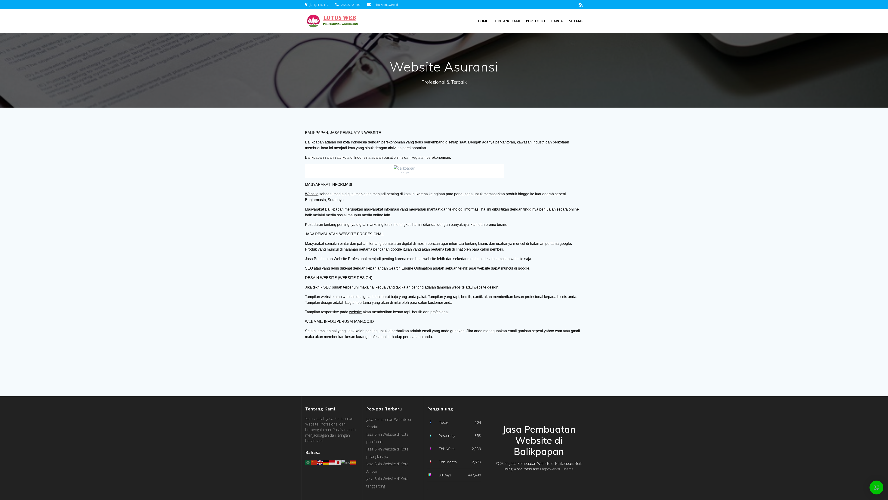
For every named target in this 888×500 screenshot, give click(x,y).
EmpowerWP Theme (557, 469)
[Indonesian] (332, 462)
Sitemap (576, 21)
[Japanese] (338, 462)
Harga (557, 21)
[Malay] (345, 462)
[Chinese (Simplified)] (314, 462)
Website (311, 194)
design (326, 302)
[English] (320, 462)
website (355, 312)
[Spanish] (353, 462)
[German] (326, 462)
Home (483, 21)
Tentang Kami (507, 21)
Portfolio (535, 21)
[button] (876, 487)
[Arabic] (308, 462)
